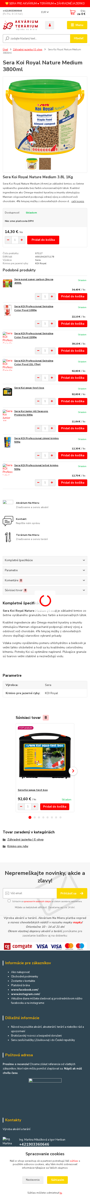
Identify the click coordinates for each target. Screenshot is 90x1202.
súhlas (74, 1161)
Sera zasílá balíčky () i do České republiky (43, 1040)
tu (61, 1192)
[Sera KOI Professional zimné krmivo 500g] (7, 442)
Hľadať (78, 38)
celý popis (77, 201)
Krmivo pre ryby (17, 846)
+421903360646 (12, 10)
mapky (77, 922)
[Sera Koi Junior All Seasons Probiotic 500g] (7, 415)
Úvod (5, 49)
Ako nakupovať (20, 972)
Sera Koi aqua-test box (29, 387)
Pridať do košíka (43, 240)
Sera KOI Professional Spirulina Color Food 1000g (33, 308)
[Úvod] (20, 25)
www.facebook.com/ (24, 990)
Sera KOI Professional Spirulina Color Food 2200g (33, 335)
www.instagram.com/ (25, 994)
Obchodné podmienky (24, 976)
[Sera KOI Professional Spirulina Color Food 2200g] (7, 337)
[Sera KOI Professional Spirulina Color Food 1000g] (7, 310)
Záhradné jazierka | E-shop (27, 49)
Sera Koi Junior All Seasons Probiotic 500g (31, 413)
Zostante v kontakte (23, 981)
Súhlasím (57, 1180)
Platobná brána (20, 985)
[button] (29, 817)
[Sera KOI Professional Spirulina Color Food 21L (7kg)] (7, 365)
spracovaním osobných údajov (37, 901)
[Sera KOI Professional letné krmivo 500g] (7, 469)
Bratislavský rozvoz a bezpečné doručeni (36, 1036)
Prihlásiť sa (68, 893)
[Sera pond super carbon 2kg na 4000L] (7, 283)
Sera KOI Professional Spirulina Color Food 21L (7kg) (33, 362)
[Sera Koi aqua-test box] (7, 392)
